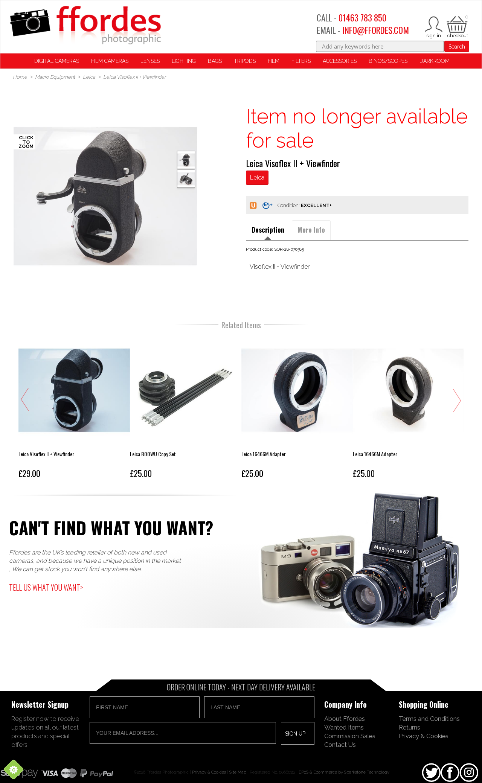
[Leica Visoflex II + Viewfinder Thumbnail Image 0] (106, 196)
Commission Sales (349, 736)
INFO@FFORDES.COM (375, 30)
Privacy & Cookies (423, 736)
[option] (106, 196)
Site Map (237, 772)
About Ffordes (344, 718)
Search (456, 47)
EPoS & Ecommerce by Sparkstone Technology (344, 772)
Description (268, 230)
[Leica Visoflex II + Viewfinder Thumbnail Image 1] (186, 179)
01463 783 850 (362, 17)
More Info (311, 230)
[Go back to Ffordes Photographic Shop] (85, 25)
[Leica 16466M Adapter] (297, 408)
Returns (409, 727)
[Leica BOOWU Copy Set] (185, 408)
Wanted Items (344, 727)
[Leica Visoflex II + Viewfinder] (74, 408)
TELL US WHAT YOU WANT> (46, 587)
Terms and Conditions (429, 718)
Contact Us (340, 744)
